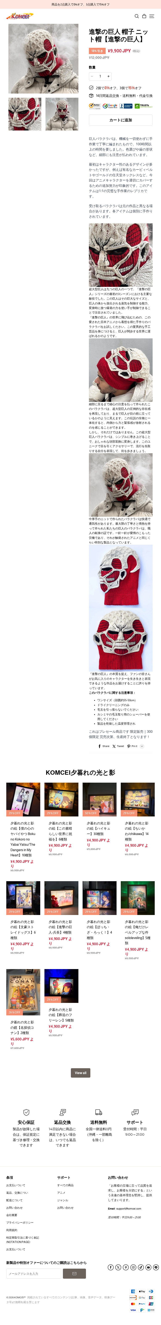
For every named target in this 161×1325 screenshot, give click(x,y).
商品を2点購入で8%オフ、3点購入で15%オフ (81, 4)
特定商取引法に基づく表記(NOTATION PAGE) (22, 1240)
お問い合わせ (14, 1207)
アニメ (61, 1192)
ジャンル (62, 1200)
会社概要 (11, 1215)
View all (80, 1073)
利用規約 (11, 1230)
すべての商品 (65, 1185)
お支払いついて (15, 1185)
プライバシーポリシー (20, 1222)
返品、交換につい (17, 1192)
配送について (14, 1200)
